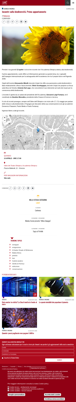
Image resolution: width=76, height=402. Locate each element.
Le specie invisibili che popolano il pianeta (53, 302)
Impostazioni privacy (38, 368)
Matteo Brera (16, 253)
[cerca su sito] (67, 3)
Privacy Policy (15, 357)
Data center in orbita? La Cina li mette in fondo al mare (19, 303)
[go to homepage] (4, 2)
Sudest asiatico (17, 261)
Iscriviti (59, 360)
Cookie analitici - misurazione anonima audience (26, 389)
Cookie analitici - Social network (20, 391)
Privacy (20, 366)
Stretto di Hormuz (18, 264)
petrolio (14, 255)
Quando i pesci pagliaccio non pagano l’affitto (18, 333)
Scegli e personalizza (16, 394)
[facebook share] (17, 22)
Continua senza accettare (54, 399)
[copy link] (4, 22)
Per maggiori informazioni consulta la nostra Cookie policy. (28, 384)
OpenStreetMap (66, 149)
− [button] (4, 120)
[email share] (25, 22)
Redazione (6, 16)
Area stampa (27, 366)
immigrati (15, 245)
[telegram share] (12, 22)
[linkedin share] (21, 22)
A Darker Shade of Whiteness (22, 250)
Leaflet (62, 149)
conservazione (17, 269)
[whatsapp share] (8, 22)
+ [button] (4, 117)
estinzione (15, 266)
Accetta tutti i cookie (52, 394)
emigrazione (16, 247)
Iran (13, 258)
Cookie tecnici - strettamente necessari (22, 387)
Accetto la (7, 358)
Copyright (12, 366)
